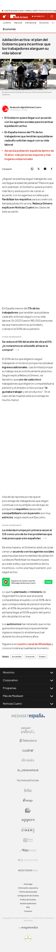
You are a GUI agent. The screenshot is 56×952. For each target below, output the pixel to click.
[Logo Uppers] (28, 820)
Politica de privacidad (28, 892)
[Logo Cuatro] (28, 750)
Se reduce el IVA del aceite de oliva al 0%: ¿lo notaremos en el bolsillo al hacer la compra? (27, 345)
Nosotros (8, 672)
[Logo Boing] (28, 790)
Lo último (7, 23)
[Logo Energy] (28, 800)
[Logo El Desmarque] (28, 770)
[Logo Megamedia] (29, 927)
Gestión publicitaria (28, 903)
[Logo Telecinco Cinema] (28, 830)
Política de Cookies (28, 900)
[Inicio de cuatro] (4, 16)
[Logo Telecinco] (28, 740)
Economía (44, 23)
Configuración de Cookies (28, 896)
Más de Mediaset (13, 695)
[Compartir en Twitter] (38, 169)
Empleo (42, 657)
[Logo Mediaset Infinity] (28, 730)
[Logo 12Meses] (28, 840)
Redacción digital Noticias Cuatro (25, 107)
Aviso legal (28, 884)
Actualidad (16, 657)
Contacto (28, 911)
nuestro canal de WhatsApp (34, 644)
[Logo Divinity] (28, 760)
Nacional (18, 23)
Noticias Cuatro (12, 703)
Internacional (30, 23)
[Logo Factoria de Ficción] (28, 780)
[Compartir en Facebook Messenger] (45, 169)
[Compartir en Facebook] (51, 169)
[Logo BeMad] (28, 810)
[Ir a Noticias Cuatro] (19, 16)
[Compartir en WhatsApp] (32, 169)
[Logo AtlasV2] (28, 850)
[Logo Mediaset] (28, 717)
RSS (28, 907)
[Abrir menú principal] (51, 16)
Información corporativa (28, 888)
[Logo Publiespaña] (28, 860)
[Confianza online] (28, 941)
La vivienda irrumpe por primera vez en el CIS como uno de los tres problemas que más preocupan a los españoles (27, 534)
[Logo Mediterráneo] (28, 870)
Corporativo (10, 680)
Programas (9, 688)
